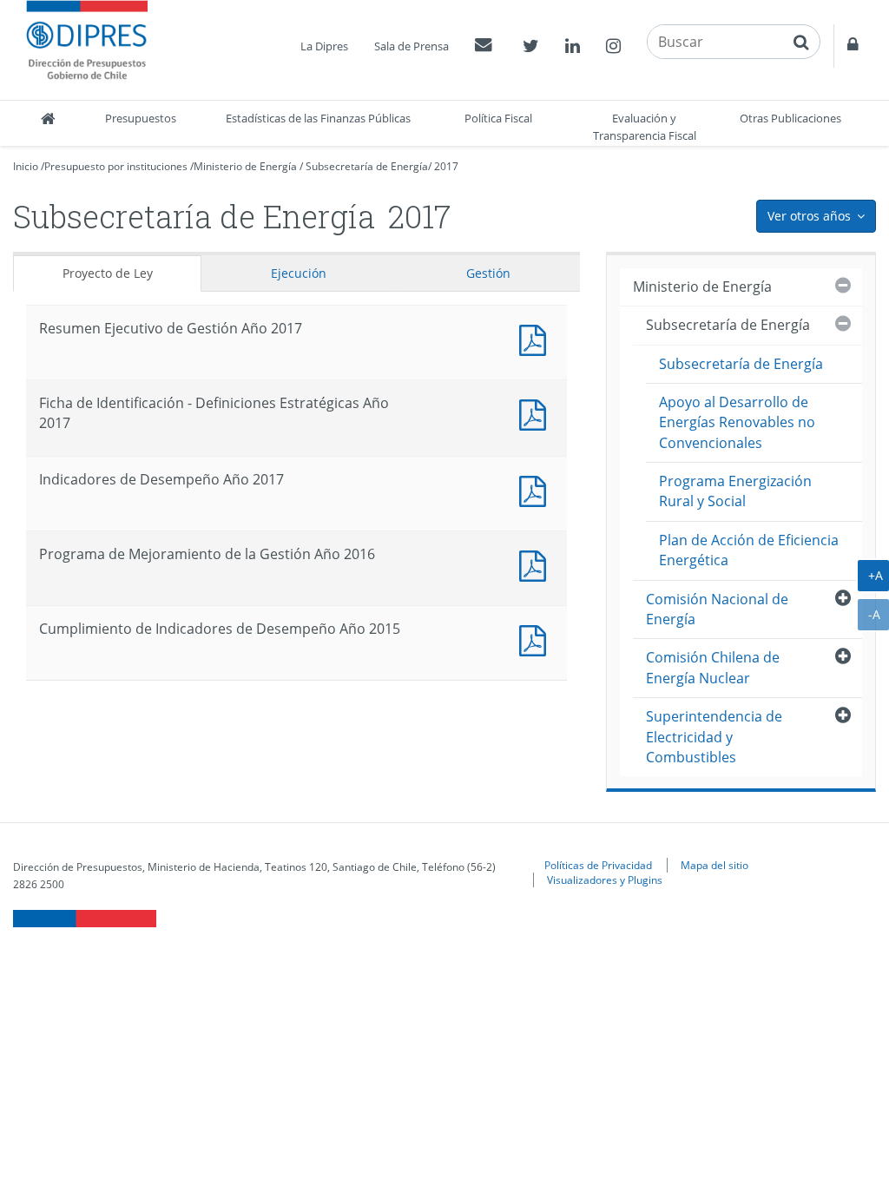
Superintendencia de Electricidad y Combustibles (714, 737)
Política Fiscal (498, 118)
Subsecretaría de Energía (367, 166)
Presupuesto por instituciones (116, 166)
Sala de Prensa (411, 46)
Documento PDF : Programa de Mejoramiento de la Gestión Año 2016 (536, 563)
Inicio (25, 166)
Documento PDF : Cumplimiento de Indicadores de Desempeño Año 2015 (536, 638)
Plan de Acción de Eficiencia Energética (749, 550)
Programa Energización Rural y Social (735, 491)
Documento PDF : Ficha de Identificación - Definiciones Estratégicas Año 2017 (536, 412)
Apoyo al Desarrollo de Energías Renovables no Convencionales (737, 422)
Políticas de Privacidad (598, 865)
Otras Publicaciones (790, 118)
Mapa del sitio (714, 865)
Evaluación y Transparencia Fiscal (644, 126)
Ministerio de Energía (245, 166)
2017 (446, 166)
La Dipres (324, 46)
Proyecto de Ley (108, 273)
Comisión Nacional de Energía (717, 609)
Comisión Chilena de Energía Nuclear (713, 667)
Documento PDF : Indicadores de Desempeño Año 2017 (536, 489)
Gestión (488, 273)
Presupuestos (140, 118)
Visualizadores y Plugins (604, 879)
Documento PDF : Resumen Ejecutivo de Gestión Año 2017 (536, 338)
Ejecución (298, 273)
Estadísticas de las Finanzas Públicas (318, 118)
